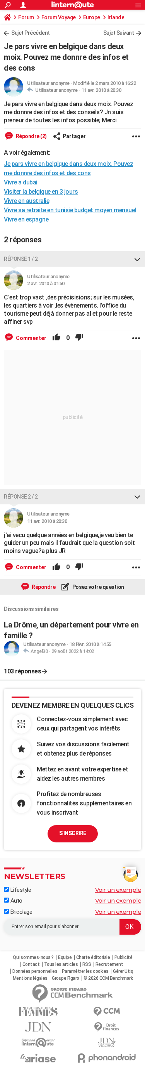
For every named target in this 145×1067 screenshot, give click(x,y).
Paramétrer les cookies (85, 971)
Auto (15, 900)
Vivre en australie (26, 201)
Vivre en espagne (26, 219)
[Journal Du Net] (38, 1027)
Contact (31, 964)
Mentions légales (30, 978)
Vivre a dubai (21, 182)
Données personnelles (34, 971)
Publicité (123, 957)
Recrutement (109, 964)
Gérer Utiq (123, 971)
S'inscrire (72, 833)
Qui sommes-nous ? (33, 957)
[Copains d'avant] (38, 1042)
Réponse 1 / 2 (21, 259)
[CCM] (107, 1011)
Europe (91, 17)
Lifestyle (20, 889)
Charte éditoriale (93, 957)
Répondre (43, 587)
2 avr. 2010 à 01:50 (46, 283)
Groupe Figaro (65, 978)
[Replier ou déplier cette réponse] (137, 259)
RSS (86, 964)
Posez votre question (97, 587)
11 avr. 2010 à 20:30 (101, 90)
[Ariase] (38, 1058)
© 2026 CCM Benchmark (108, 978)
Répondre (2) (31, 136)
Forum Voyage (58, 17)
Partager (74, 136)
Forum (26, 17)
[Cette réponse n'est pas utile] (79, 338)
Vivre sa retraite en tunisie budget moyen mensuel (70, 210)
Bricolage (20, 911)
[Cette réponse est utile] (56, 338)
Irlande (116, 17)
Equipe (65, 957)
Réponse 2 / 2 (21, 497)
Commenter (30, 338)
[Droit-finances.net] (107, 1027)
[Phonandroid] (107, 1058)
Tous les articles (61, 964)
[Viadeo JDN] (107, 1042)
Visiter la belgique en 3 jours (41, 191)
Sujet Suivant (118, 33)
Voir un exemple (118, 889)
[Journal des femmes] (38, 1011)
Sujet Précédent (30, 33)
